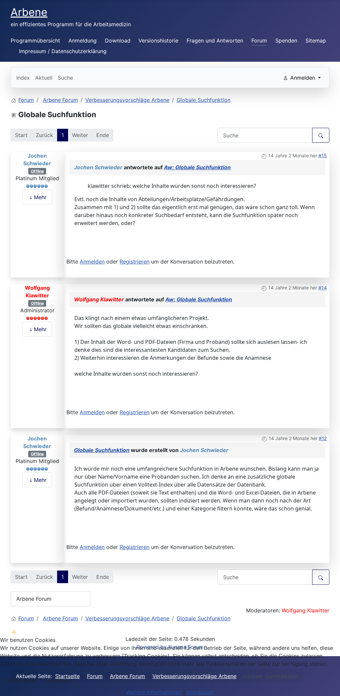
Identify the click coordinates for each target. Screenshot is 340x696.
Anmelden (92, 261)
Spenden (286, 40)
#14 (322, 287)
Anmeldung (82, 40)
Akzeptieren (21, 680)
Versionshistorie (158, 40)
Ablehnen (60, 680)
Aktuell (43, 77)
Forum (259, 40)
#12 (323, 438)
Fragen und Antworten (215, 40)
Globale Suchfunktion (101, 450)
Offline (37, 171)
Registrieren (134, 261)
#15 (322, 155)
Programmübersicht (35, 40)
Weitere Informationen (154, 692)
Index (23, 77)
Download (117, 40)
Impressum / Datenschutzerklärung (63, 51)
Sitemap (315, 40)
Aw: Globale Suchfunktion (197, 167)
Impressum (200, 692)
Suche (65, 77)
